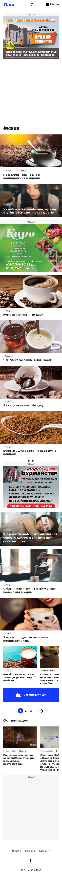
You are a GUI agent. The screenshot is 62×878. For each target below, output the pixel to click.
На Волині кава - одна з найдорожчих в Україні (21, 176)
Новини (22, 170)
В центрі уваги (47, 670)
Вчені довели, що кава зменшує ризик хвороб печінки (19, 677)
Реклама (30, 850)
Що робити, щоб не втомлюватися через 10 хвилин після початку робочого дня (30, 537)
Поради (8, 204)
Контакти (44, 850)
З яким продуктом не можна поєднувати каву (25, 639)
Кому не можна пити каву (23, 314)
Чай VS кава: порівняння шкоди (27, 360)
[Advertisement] (31, 92)
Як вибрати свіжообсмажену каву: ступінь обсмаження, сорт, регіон (30, 210)
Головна (16, 850)
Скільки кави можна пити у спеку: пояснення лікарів (29, 590)
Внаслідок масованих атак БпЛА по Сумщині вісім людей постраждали (18, 759)
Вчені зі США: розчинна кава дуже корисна (29, 452)
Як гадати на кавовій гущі (23, 405)
